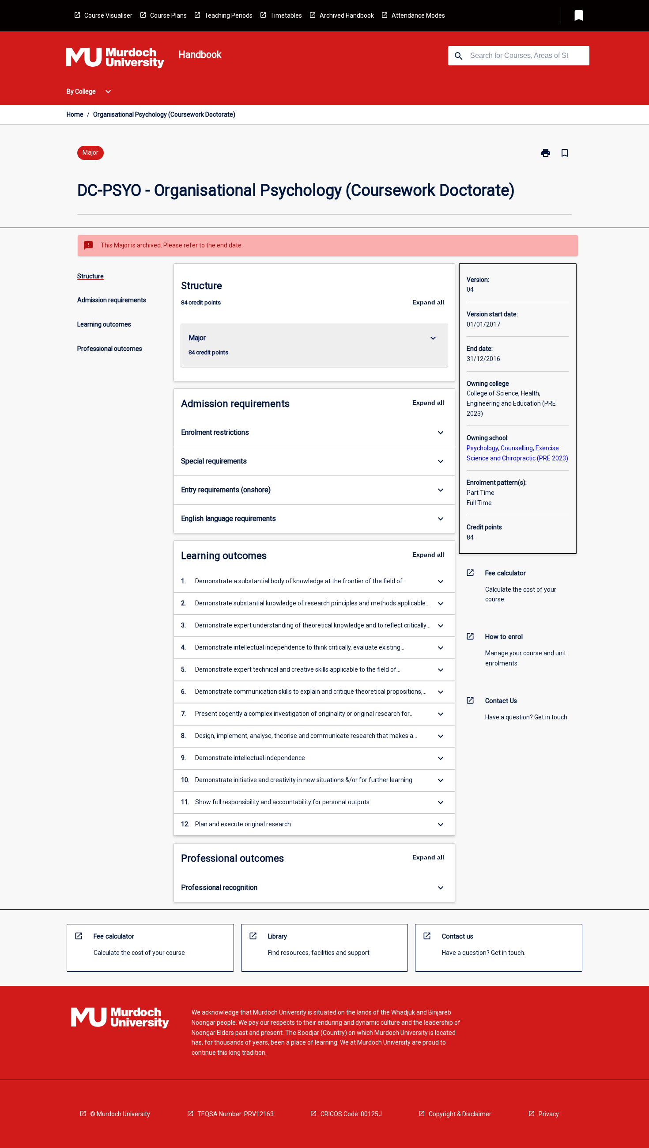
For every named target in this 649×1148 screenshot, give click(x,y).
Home (75, 114)
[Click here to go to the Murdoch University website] (115, 60)
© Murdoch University (120, 1114)
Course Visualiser (108, 15)
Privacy (549, 1114)
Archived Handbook (347, 15)
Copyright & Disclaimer (460, 1114)
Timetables (286, 15)
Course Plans (168, 15)
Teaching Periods (228, 15)
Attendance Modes (418, 15)
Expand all (428, 302)
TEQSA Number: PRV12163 (235, 1114)
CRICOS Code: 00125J (351, 1114)
